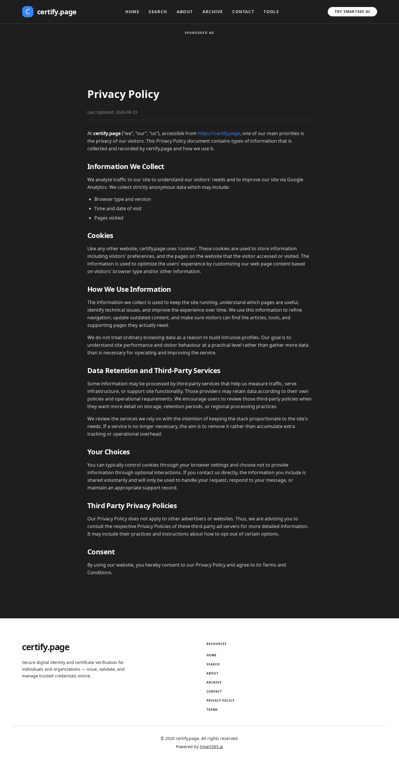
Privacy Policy (221, 700)
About (185, 11)
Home (132, 11)
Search (158, 11)
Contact (243, 11)
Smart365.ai (211, 746)
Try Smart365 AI (352, 11)
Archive (212, 11)
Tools (271, 11)
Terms (212, 710)
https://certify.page (219, 133)
